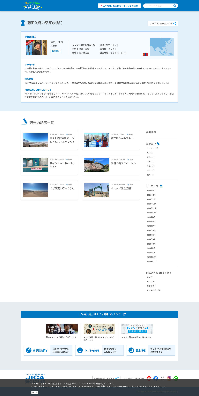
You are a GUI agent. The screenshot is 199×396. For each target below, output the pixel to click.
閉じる (35, 392)
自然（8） (151, 170)
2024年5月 (151, 234)
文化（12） (151, 157)
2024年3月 (151, 243)
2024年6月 (151, 230)
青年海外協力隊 (153, 290)
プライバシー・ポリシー (88, 386)
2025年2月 (151, 194)
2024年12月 (152, 203)
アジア (149, 277)
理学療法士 (151, 286)
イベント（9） (153, 148)
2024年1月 (151, 252)
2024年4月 (151, 239)
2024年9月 (151, 217)
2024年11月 (152, 208)
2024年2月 (151, 248)
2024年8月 (151, 221)
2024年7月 (151, 226)
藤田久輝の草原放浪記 (44, 22)
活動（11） (151, 161)
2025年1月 (151, 199)
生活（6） (151, 166)
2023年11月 (152, 261)
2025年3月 (151, 190)
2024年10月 (152, 212)
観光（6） (151, 174)
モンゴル (150, 281)
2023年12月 (152, 257)
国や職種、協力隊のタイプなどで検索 (120, 5)
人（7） (150, 152)
